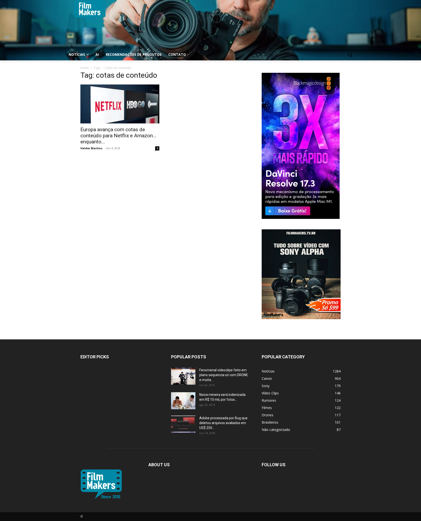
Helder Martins (91, 148)
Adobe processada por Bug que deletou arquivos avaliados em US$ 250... (223, 423)
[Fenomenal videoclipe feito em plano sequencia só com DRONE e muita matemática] (183, 376)
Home (84, 68)
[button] (350, 54)
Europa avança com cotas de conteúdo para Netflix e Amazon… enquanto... (118, 136)
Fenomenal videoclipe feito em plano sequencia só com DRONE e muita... (223, 375)
